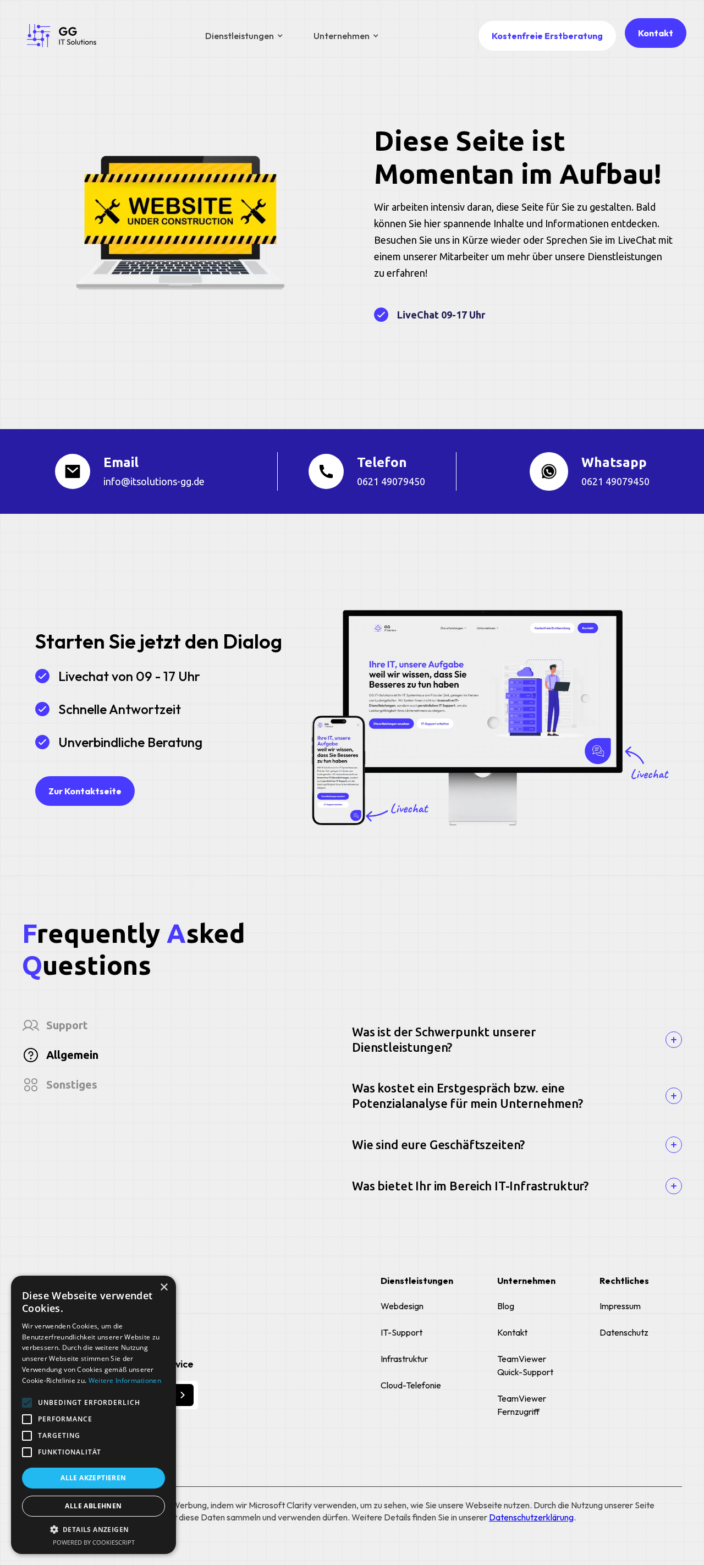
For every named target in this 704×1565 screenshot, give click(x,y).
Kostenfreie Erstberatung (547, 35)
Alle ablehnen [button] (93, 1506)
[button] (244, 35)
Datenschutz (624, 1332)
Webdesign (402, 1305)
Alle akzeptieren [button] (93, 1477)
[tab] (187, 1025)
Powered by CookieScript (94, 1542)
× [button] (164, 1287)
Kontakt (655, 33)
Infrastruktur (404, 1358)
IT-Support (401, 1332)
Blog (505, 1305)
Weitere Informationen (125, 1380)
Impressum (620, 1305)
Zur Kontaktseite (85, 791)
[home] (62, 35)
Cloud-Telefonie (411, 1385)
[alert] (93, 1415)
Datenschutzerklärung (531, 1517)
